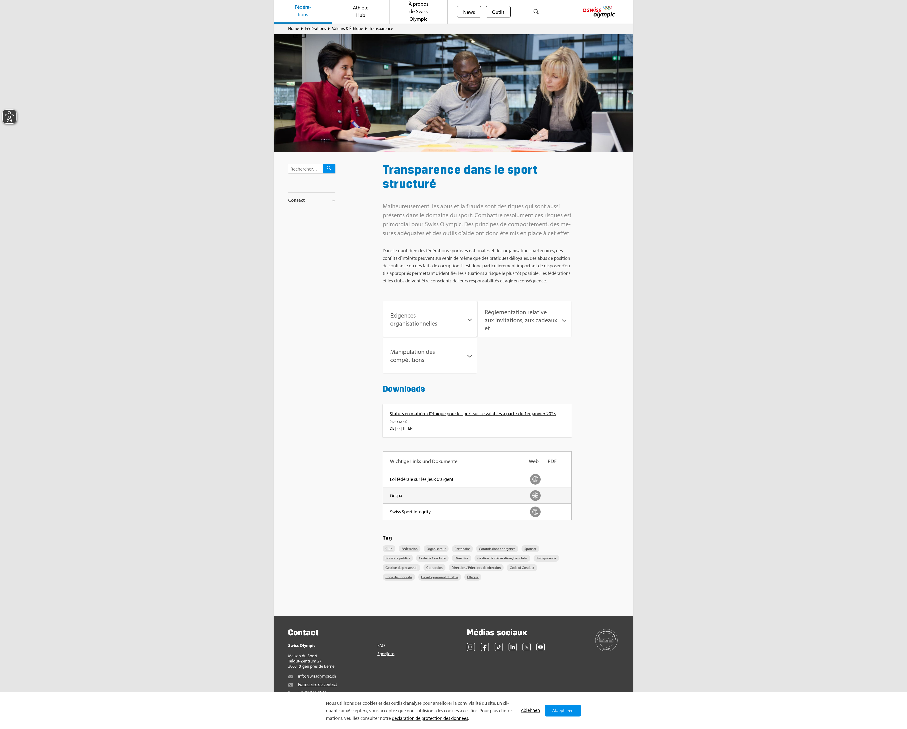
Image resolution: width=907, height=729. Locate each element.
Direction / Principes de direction (476, 567)
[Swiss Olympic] (599, 12)
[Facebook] (485, 647)
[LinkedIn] (513, 647)
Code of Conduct (522, 567)
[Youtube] (540, 647)
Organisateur (436, 548)
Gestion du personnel (401, 567)
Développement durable (439, 577)
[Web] (535, 479)
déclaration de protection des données (430, 718)
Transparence (546, 558)
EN (410, 428)
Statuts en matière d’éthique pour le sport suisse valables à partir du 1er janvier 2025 (473, 413)
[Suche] (536, 12)
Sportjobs (385, 653)
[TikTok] (499, 647)
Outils (498, 12)
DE (295, 35)
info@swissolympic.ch (317, 676)
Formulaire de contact (317, 684)
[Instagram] (471, 647)
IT (404, 428)
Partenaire (462, 548)
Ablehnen (530, 710)
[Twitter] (526, 647)
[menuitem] (303, 12)
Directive (461, 558)
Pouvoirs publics (397, 558)
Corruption (434, 567)
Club (389, 548)
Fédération (410, 548)
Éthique (473, 577)
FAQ (381, 645)
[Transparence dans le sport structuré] (453, 93)
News (469, 12)
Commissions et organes (497, 548)
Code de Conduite (432, 558)
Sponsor (530, 548)
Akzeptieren (562, 710)
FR (304, 35)
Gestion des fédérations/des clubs (502, 558)
